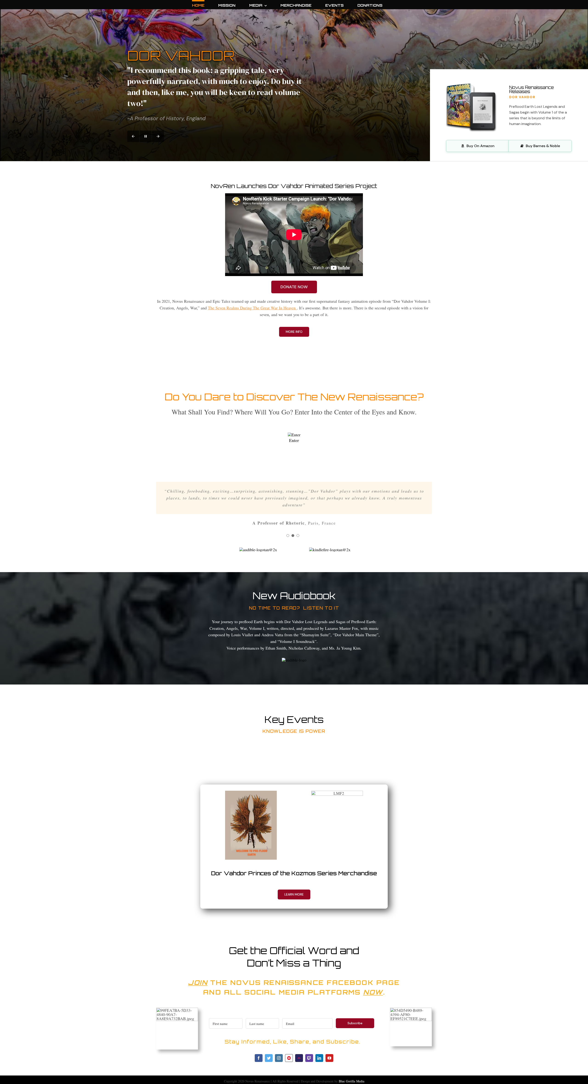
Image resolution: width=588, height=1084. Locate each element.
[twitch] (309, 1058)
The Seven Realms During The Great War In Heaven (252, 308)
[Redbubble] (289, 1058)
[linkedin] (319, 1058)
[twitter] (269, 1058)
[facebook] (259, 1058)
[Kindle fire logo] (330, 549)
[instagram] (279, 1058)
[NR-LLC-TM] (294, 434)
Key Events (294, 719)
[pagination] (287, 535)
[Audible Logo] (294, 660)
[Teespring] (299, 1058)
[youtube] (329, 1058)
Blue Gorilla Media (351, 1081)
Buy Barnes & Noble (543, 145)
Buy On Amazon (480, 145)
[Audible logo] (258, 549)
